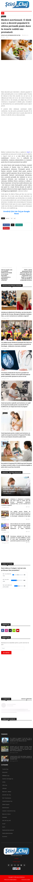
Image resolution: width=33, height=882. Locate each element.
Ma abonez (6, 652)
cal (11, 218)
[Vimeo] (18, 865)
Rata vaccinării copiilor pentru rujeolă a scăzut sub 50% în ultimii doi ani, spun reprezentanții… (15, 489)
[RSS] (24, 865)
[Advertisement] (16, 75)
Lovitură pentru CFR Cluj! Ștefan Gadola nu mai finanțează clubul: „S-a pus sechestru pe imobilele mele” (21, 758)
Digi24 (28, 152)
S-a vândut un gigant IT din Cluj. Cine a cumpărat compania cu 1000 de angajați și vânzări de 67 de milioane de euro (21, 739)
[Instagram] (12, 865)
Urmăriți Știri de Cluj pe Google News (16, 212)
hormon (7, 218)
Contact (16, 858)
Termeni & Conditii (25, 879)
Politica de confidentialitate (10, 879)
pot (14, 218)
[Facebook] (8, 865)
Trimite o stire (16, 861)
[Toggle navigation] (2, 13)
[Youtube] (21, 865)
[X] (15, 865)
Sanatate (4, 16)
